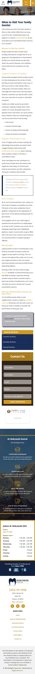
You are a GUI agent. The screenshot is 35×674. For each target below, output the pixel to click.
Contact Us (17, 639)
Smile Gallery (17, 635)
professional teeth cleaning (11, 151)
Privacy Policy (17, 631)
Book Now (26, 3)
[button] (3, 3)
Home (18, 615)
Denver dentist (9, 319)
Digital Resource (17, 670)
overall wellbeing (21, 38)
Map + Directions (17, 602)
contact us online (18, 182)
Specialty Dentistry (9, 342)
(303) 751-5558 (7, 532)
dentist (20, 187)
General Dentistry (9, 347)
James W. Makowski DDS (18, 619)
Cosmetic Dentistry (9, 337)
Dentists (4, 273)
